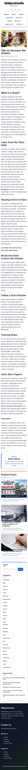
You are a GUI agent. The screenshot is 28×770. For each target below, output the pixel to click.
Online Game (6, 638)
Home (4, 622)
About (5, 737)
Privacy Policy (9, 24)
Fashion (5, 602)
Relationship (6, 648)
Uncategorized (7, 667)
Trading (5, 661)
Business (6, 14)
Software (5, 654)
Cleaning (5, 589)
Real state (5, 644)
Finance (5, 609)
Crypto (4, 592)
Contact (6, 739)
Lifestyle (21, 14)
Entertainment (6, 599)
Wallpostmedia (14, 3)
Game (4, 612)
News (4, 635)
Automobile (6, 579)
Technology (9, 17)
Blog (4, 583)
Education (19, 17)
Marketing (5, 631)
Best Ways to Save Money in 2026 (12, 687)
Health (14, 14)
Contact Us (19, 24)
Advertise (6, 741)
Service (5, 651)
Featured (5, 605)
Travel (4, 664)
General (5, 615)
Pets (4, 641)
